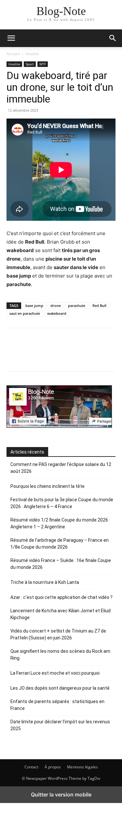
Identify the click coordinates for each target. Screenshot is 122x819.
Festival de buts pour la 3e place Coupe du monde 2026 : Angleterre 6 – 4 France (61, 503)
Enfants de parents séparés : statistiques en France (57, 705)
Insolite (32, 53)
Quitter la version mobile (61, 794)
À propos (53, 767)
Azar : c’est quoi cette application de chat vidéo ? (61, 597)
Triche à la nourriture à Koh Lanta (44, 582)
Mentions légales (82, 767)
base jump (34, 305)
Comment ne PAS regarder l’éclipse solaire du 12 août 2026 (60, 468)
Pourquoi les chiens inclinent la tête (47, 486)
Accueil (13, 53)
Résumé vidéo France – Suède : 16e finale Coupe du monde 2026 (60, 564)
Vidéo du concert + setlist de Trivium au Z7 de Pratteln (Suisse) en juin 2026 (58, 634)
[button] (113, 38)
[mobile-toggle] (11, 38)
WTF (42, 64)
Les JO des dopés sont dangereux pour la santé (60, 688)
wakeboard (56, 313)
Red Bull (99, 305)
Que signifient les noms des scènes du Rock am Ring (60, 655)
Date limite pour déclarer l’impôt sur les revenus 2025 (60, 725)
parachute (76, 305)
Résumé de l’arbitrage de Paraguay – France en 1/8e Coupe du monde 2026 (59, 544)
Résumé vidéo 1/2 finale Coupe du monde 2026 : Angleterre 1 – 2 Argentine (60, 523)
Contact (31, 767)
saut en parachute (24, 313)
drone (55, 305)
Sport (30, 64)
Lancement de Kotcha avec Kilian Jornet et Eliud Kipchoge (60, 614)
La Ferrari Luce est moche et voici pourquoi (55, 673)
